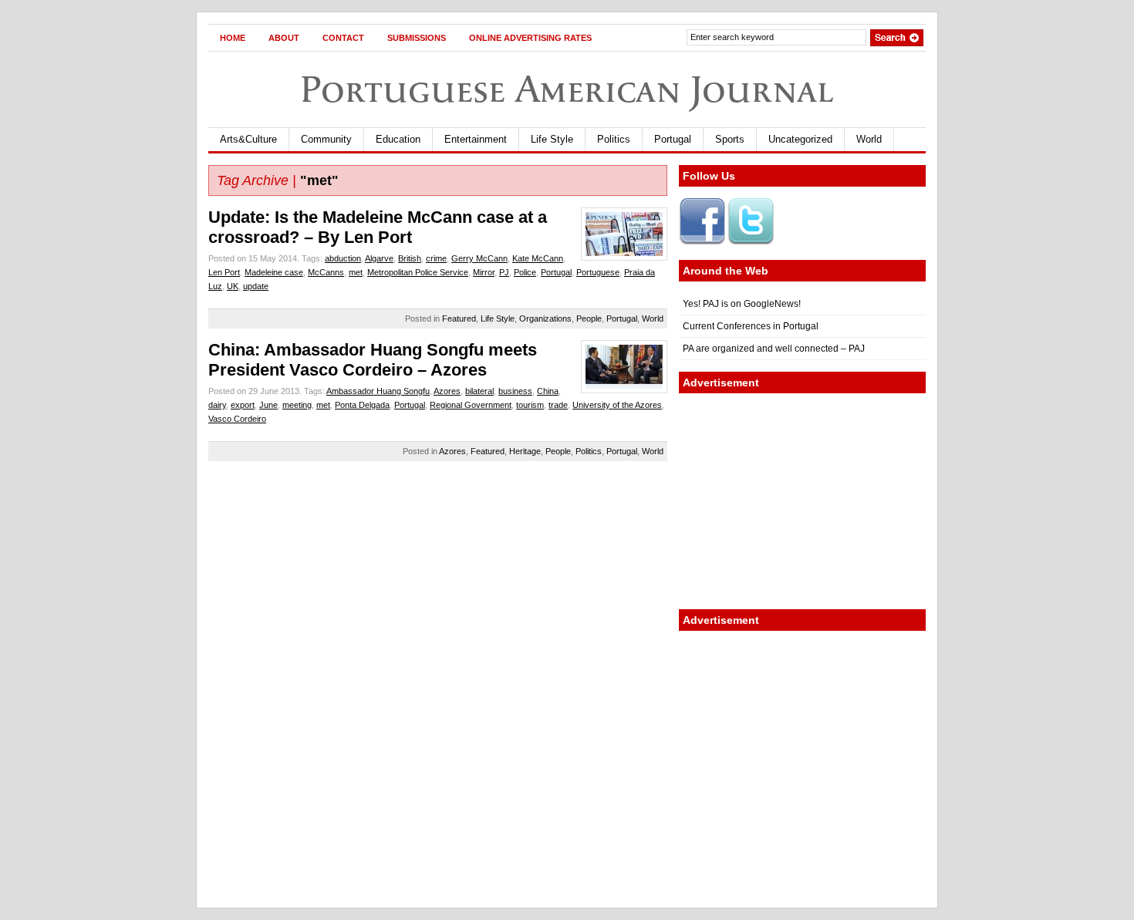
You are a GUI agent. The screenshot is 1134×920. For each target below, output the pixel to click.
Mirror (483, 272)
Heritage (525, 451)
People (589, 318)
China (548, 391)
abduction (343, 258)
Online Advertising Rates (530, 37)
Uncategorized (800, 139)
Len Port (224, 272)
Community (326, 139)
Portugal (672, 139)
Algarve (379, 258)
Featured (459, 318)
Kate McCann (537, 258)
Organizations (545, 318)
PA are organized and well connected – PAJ (774, 348)
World (869, 139)
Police (525, 272)
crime (436, 258)
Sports (729, 139)
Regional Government (470, 404)
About (283, 37)
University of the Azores (617, 404)
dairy (217, 404)
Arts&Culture (248, 139)
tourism (530, 404)
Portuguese (597, 272)
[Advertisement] (802, 501)
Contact (343, 37)
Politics (613, 139)
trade (558, 404)
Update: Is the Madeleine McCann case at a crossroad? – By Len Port (377, 227)
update (255, 286)
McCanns (326, 272)
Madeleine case (274, 272)
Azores (447, 391)
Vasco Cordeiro (237, 418)
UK (232, 286)
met (356, 272)
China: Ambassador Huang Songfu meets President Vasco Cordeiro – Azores (372, 359)
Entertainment (475, 139)
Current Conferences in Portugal (750, 326)
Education (398, 139)
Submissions (416, 37)
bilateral (479, 391)
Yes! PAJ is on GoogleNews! (742, 303)
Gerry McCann (479, 258)
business (515, 391)
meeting (297, 404)
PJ (504, 272)
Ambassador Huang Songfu (378, 391)
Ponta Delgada (362, 404)
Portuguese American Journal (567, 89)
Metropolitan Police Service (417, 272)
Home (232, 37)
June (268, 404)
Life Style (552, 139)
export (243, 404)
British (409, 258)
